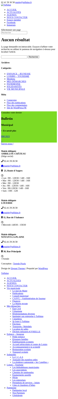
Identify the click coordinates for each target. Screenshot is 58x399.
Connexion (12, 100)
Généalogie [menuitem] (17, 395)
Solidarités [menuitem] (11, 354)
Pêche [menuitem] (15, 377)
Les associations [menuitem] (19, 370)
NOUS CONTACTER (17, 17)
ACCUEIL (12, 10)
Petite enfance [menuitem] (18, 337)
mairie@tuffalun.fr (11, 166)
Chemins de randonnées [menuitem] (23, 372)
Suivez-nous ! (7, 144)
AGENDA (12, 15)
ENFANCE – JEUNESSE (19, 74)
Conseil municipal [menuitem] (20, 296)
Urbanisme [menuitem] (17, 311)
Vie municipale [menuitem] (13, 288)
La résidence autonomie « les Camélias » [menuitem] (30, 362)
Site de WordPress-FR (16, 108)
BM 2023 (5, 136)
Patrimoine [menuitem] (11, 388)
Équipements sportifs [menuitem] (21, 375)
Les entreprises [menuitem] (19, 380)
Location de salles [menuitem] (20, 329)
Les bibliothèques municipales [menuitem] (25, 367)
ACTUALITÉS (14, 12)
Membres (11, 79)
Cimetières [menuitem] (17, 319)
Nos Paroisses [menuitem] (18, 393)
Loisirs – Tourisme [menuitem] (15, 365)
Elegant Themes (18, 268)
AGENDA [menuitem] (12, 283)
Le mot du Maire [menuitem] (19, 291)
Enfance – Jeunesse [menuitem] (15, 334)
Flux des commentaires (17, 105)
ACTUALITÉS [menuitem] (14, 280)
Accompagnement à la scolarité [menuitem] (26, 347)
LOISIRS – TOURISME (18, 76)
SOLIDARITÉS (14, 86)
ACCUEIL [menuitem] (12, 278)
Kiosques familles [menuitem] (20, 339)
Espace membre (14, 20)
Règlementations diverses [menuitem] (23, 314)
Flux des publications (16, 102)
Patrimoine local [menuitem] (19, 390)
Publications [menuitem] (17, 293)
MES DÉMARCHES (16, 81)
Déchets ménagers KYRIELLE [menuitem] (26, 331)
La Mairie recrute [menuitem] (20, 303)
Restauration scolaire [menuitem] (21, 349)
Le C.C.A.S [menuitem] (17, 357)
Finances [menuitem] (16, 301)
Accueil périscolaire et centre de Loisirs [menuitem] (29, 344)
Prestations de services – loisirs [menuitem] (26, 382)
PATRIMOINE (13, 84)
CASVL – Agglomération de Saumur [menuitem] (28, 298)
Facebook (11, 22)
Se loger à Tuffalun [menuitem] (20, 321)
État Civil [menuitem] (16, 308)
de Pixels (19, 263)
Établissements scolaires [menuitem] (23, 342)
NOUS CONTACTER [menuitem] (17, 286)
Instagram (11, 25)
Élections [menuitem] (16, 324)
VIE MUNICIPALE (16, 89)
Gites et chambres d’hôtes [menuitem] (23, 385)
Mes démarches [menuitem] (14, 306)
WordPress (43, 268)
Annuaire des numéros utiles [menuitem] (25, 359)
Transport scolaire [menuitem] (20, 352)
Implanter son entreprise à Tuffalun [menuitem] (27, 316)
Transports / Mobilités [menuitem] (22, 326)
